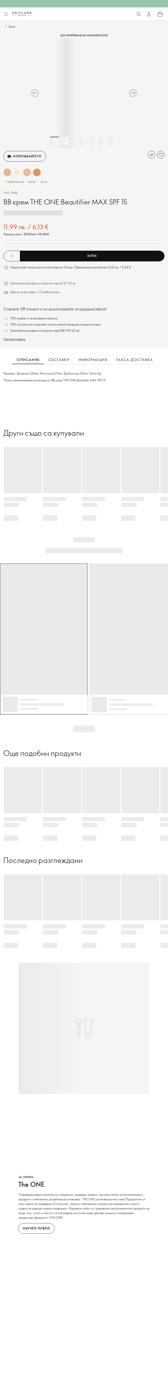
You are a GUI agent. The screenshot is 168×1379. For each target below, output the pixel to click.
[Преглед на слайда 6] (103, 141)
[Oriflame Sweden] (22, 14)
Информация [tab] (93, 359)
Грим (12, 26)
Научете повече (14, 339)
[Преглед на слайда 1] (54, 141)
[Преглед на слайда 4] (84, 141)
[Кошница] (160, 14)
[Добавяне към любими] (160, 155)
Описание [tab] (28, 359)
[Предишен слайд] (35, 93)
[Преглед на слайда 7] (113, 141)
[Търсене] (138, 14)
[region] (84, 93)
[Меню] (6, 14)
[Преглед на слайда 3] (74, 141)
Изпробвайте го (27, 156)
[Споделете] (151, 155)
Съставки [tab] (59, 359)
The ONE (11, 192)
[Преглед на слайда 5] (93, 141)
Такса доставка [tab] (134, 359)
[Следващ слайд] (133, 93)
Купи (92, 256)
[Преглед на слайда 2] (64, 141)
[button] (7, 172)
